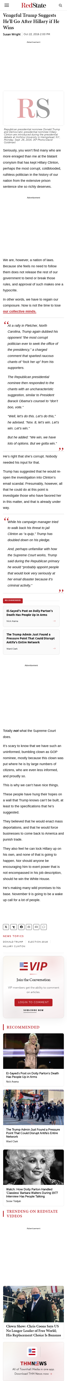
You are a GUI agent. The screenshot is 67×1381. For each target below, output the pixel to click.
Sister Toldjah (13, 1201)
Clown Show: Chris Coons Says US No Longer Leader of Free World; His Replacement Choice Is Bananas (33, 1330)
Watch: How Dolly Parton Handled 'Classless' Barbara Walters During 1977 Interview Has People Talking (32, 1192)
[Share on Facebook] (21, 927)
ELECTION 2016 (38, 942)
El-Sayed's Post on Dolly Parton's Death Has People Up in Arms (32, 1075)
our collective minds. (19, 311)
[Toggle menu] (6, 5)
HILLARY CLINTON (14, 946)
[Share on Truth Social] (13, 927)
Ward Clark (12, 1141)
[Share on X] (6, 927)
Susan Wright (11, 34)
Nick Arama (12, 1081)
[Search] (60, 5)
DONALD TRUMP (13, 942)
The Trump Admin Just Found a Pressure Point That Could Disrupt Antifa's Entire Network (33, 1133)
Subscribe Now (33, 1010)
